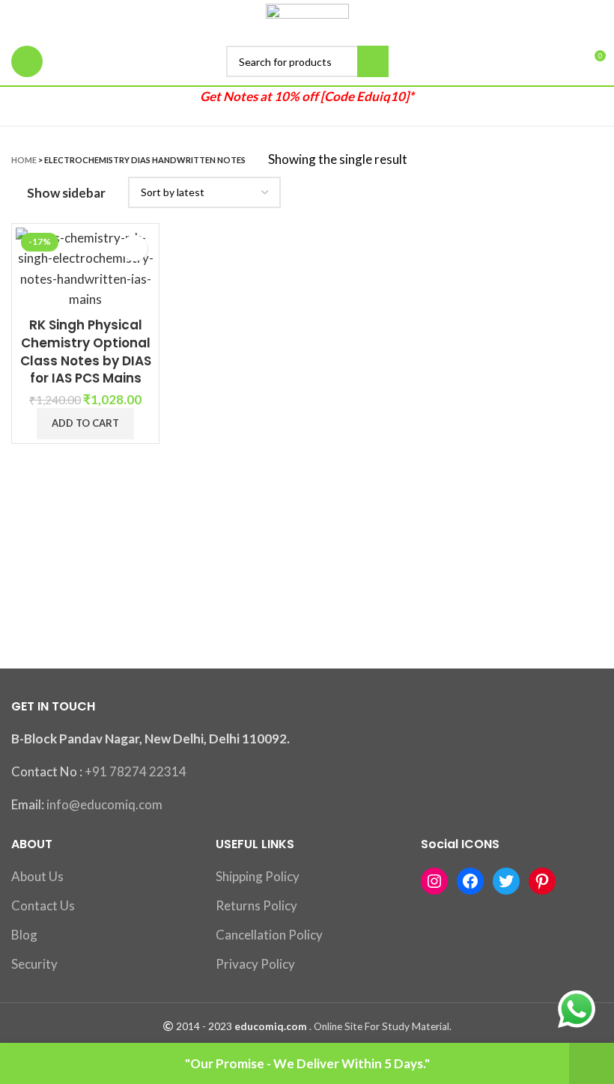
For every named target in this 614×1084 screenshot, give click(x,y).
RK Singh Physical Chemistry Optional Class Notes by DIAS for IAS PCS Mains (85, 351)
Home (24, 160)
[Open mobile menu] (27, 61)
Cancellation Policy (269, 935)
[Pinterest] (542, 881)
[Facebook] (470, 881)
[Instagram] (434, 881)
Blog (24, 935)
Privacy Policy (255, 964)
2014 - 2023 (204, 1026)
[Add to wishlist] (134, 248)
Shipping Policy (258, 876)
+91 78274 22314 (135, 771)
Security (34, 964)
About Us (37, 876)
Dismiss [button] (591, 1063)
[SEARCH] (373, 61)
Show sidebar (66, 193)
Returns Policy (256, 905)
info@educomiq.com (104, 804)
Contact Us (43, 905)
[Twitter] (506, 881)
